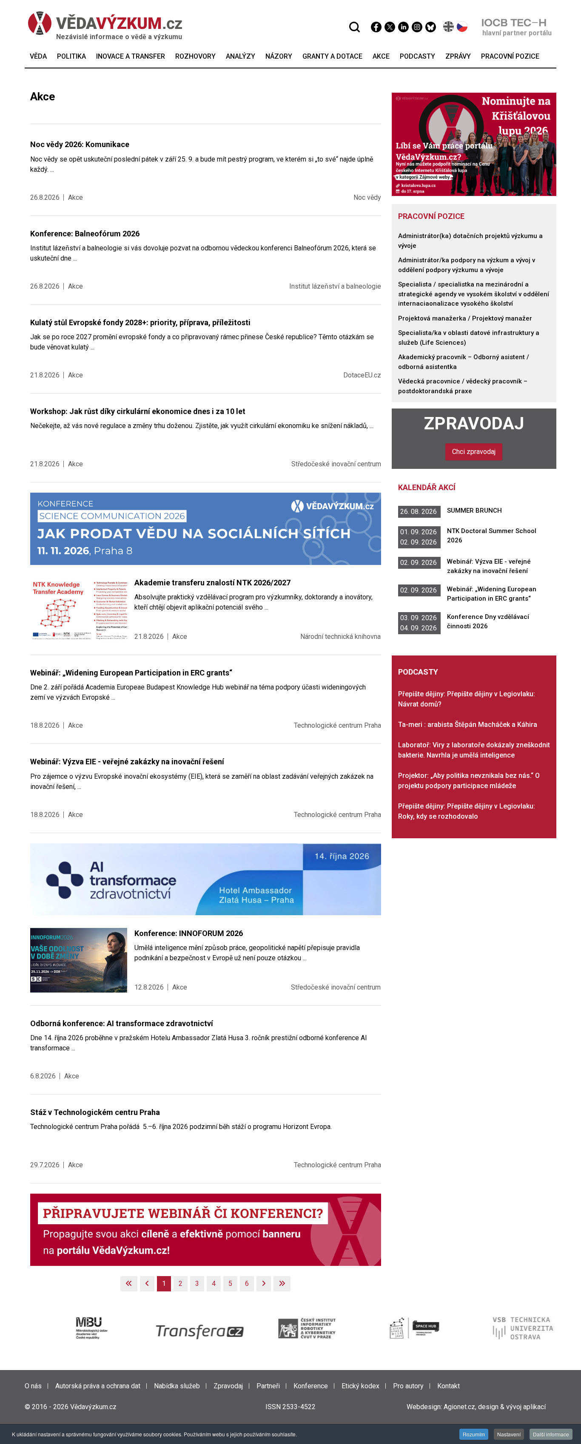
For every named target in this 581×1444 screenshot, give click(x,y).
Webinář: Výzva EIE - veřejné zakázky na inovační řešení (127, 761)
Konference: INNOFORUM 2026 (188, 933)
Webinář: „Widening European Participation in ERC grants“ (131, 672)
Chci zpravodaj (474, 452)
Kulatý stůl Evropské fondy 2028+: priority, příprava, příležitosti (140, 322)
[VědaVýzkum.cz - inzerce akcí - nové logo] (205, 1229)
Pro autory (408, 1386)
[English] (449, 26)
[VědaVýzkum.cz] (101, 23)
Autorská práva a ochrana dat (97, 1386)
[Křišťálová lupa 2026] (474, 144)
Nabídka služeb (177, 1386)
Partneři (268, 1386)
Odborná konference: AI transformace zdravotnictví (121, 1023)
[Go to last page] (281, 1283)
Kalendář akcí (427, 487)
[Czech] (462, 26)
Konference (310, 1386)
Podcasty (418, 671)
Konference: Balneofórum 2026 (85, 233)
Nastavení (509, 1434)
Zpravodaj (474, 423)
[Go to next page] (263, 1283)
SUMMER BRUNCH (474, 510)
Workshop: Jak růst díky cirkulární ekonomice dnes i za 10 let (137, 411)
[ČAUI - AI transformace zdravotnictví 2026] (205, 879)
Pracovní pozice (431, 216)
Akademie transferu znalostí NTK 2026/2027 (212, 582)
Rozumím (474, 1434)
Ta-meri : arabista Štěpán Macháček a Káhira (467, 725)
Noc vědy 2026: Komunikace (79, 144)
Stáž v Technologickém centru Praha (95, 1112)
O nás (33, 1386)
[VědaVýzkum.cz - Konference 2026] (205, 528)
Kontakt (448, 1386)
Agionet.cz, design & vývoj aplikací (495, 1407)
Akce (75, 197)
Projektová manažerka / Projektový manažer (465, 318)
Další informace (551, 1434)
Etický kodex (360, 1386)
